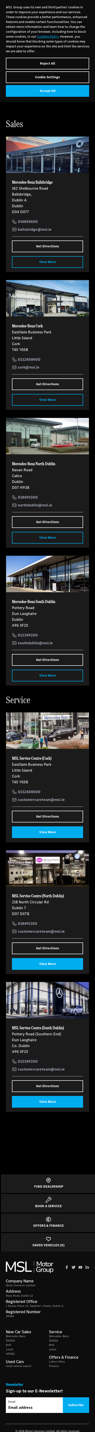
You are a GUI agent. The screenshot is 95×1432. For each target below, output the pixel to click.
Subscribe (76, 1405)
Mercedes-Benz (16, 1336)
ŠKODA (10, 1341)
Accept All (48, 90)
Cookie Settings (47, 77)
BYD (8, 1345)
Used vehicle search (18, 1366)
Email (11, 1402)
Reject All (47, 63)
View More (47, 262)
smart (9, 1349)
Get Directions (47, 246)
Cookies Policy (48, 36)
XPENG (10, 1354)
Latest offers (57, 1362)
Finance (54, 1366)
